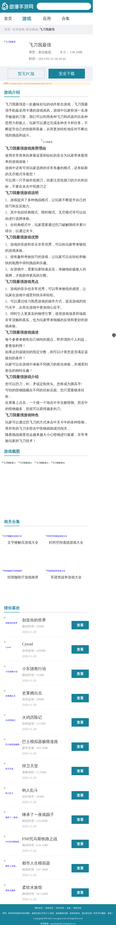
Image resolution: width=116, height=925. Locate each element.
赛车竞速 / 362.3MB (35, 748)
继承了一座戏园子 (38, 814)
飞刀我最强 (40, 44)
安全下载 (67, 73)
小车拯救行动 (34, 668)
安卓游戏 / (19, 29)
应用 (47, 18)
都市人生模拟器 (36, 863)
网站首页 (39, 908)
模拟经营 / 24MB (33, 626)
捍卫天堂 (30, 766)
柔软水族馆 (32, 887)
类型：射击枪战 (40, 52)
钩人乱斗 (30, 790)
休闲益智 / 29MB (33, 699)
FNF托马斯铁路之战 (39, 839)
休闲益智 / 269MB (34, 650)
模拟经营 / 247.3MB (35, 869)
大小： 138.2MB (71, 52)
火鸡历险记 (32, 717)
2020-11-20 (29, 632)
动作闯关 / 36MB (33, 796)
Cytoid (27, 644)
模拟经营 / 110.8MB (35, 820)
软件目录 (60, 908)
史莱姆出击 (32, 693)
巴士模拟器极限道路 (40, 741)
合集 (66, 18)
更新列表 (77, 908)
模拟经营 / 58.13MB (35, 893)
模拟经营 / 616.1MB (35, 845)
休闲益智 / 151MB (34, 723)
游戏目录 (49, 908)
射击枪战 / (33, 29)
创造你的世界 (34, 620)
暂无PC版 (26, 73)
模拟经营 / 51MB (33, 675)
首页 (8, 18)
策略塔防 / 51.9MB (34, 772)
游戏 (26, 18)
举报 (114, 337)
